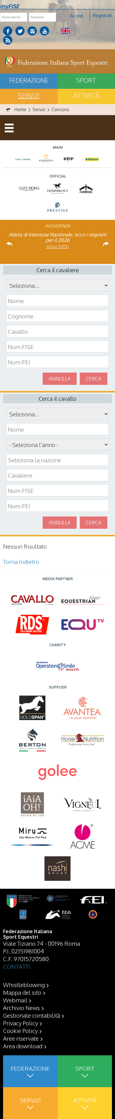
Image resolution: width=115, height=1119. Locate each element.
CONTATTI (16, 966)
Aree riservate (21, 1038)
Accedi (76, 15)
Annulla (60, 379)
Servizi (28, 96)
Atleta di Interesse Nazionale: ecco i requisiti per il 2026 (57, 237)
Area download (22, 1046)
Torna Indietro (21, 561)
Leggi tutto (57, 246)
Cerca (93, 379)
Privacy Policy (20, 1023)
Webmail (15, 1000)
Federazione (28, 80)
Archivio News (21, 1007)
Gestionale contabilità (31, 1015)
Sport (84, 1068)
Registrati (102, 15)
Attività (84, 1100)
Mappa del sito (22, 992)
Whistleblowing (24, 984)
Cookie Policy (20, 1030)
